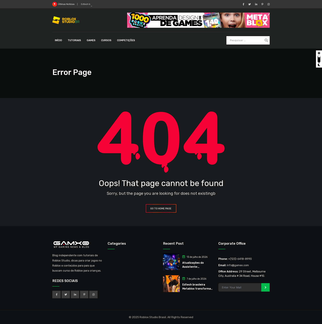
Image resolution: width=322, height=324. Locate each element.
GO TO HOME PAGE (160, 208)
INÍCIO (58, 40)
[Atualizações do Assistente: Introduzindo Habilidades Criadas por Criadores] (171, 261)
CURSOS (106, 40)
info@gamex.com (238, 265)
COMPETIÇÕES (126, 40)
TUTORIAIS (74, 40)
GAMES (91, 40)
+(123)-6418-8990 (240, 258)
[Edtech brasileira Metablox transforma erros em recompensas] (171, 283)
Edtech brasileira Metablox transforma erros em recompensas (197, 288)
